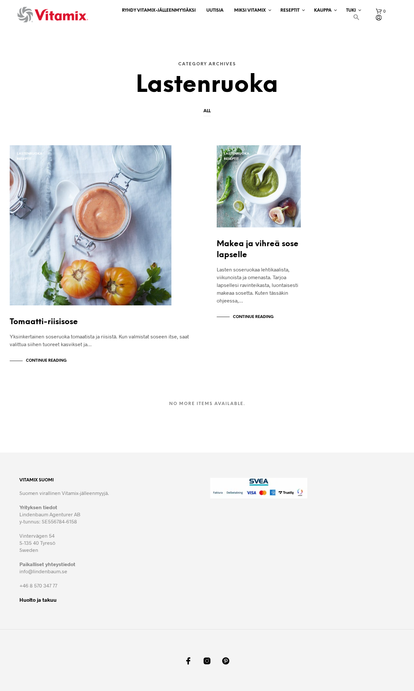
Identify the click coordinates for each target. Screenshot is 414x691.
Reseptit (290, 10)
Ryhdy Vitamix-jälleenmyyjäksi (159, 10)
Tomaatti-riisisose (44, 322)
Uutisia (214, 10)
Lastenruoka (29, 154)
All (207, 111)
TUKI (351, 10)
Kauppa (323, 10)
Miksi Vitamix (250, 10)
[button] (356, 18)
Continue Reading (46, 360)
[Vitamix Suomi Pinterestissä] (226, 661)
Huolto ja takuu (38, 600)
